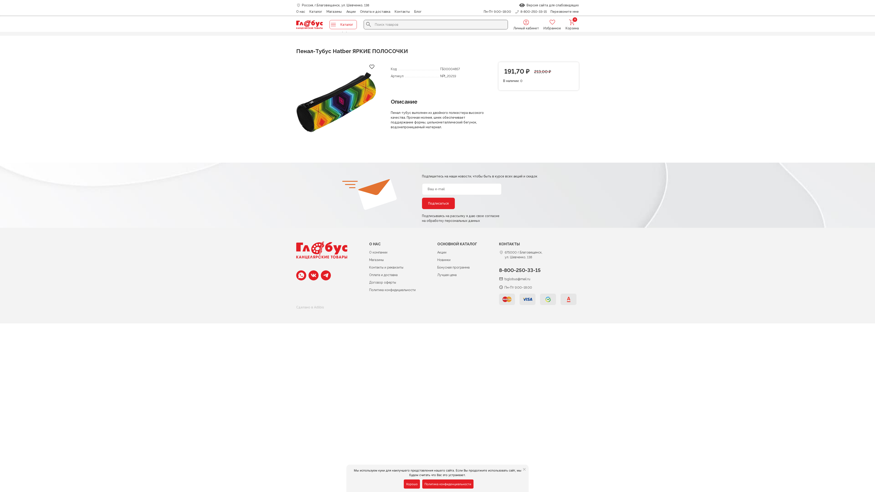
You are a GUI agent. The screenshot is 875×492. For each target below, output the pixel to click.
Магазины (334, 11)
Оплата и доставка (375, 11)
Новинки (443, 260)
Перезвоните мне (565, 11)
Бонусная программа (453, 267)
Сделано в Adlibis (310, 307)
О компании (378, 252)
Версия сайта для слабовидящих (552, 5)
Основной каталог (457, 244)
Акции (351, 11)
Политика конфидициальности (392, 290)
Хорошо (412, 484)
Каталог (315, 11)
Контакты (402, 11)
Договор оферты (382, 282)
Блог (418, 11)
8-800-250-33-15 (520, 270)
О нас (300, 11)
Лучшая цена (447, 275)
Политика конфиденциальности (448, 484)
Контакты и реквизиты (386, 267)
